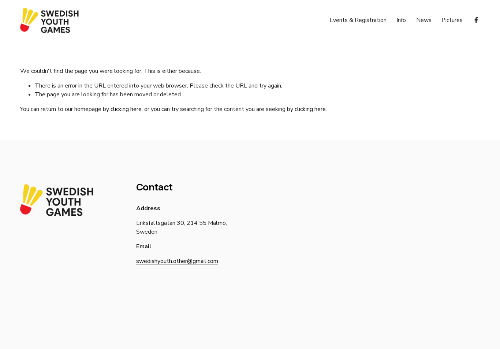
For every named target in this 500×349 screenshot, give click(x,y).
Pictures (452, 20)
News (424, 20)
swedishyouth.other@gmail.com (177, 261)
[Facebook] (476, 20)
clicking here (126, 109)
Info (401, 20)
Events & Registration (358, 20)
